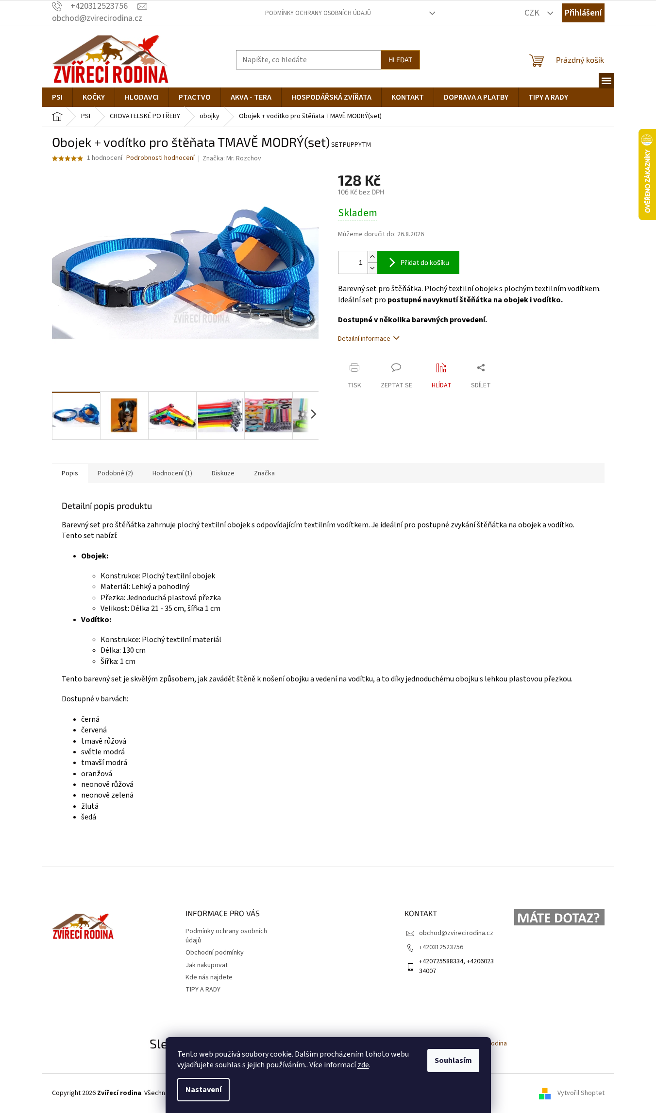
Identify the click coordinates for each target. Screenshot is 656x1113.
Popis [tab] (70, 473)
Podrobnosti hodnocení (160, 158)
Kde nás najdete (209, 977)
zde (363, 1065)
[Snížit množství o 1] (372, 268)
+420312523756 (441, 947)
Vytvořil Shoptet (581, 1093)
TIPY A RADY (202, 989)
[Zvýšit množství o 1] (372, 256)
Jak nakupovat (206, 965)
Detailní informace (364, 339)
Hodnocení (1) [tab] (172, 473)
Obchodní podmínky (214, 952)
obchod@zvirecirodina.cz (456, 933)
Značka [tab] (264, 473)
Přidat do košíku (425, 262)
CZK (532, 13)
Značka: (231, 158)
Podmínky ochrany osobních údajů (318, 13)
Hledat (400, 59)
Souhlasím (453, 1060)
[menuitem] (57, 97)
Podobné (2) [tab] (115, 473)
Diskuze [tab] (223, 473)
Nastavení (203, 1089)
